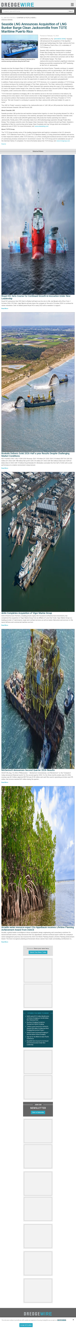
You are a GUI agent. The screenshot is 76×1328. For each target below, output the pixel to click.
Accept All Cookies (26, 1325)
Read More (4, 308)
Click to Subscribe (38, 1112)
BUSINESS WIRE (60, 39)
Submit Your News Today (38, 952)
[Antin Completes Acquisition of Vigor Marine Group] (38, 542)
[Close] (73, 1320)
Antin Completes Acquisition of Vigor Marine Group (26, 613)
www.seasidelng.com (41, 126)
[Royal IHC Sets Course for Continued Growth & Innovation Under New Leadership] (38, 225)
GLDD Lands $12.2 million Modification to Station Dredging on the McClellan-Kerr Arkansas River (38, 1018)
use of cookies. (61, 1320)
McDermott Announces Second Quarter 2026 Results (28, 770)
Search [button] (71, 11)
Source (3, 144)
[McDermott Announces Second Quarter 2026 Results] (38, 699)
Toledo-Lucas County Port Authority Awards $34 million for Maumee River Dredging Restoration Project (38, 1028)
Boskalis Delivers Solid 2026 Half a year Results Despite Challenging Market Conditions (35, 454)
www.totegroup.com (63, 141)
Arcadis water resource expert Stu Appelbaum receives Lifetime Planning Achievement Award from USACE (37, 928)
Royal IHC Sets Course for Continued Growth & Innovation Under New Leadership (35, 297)
